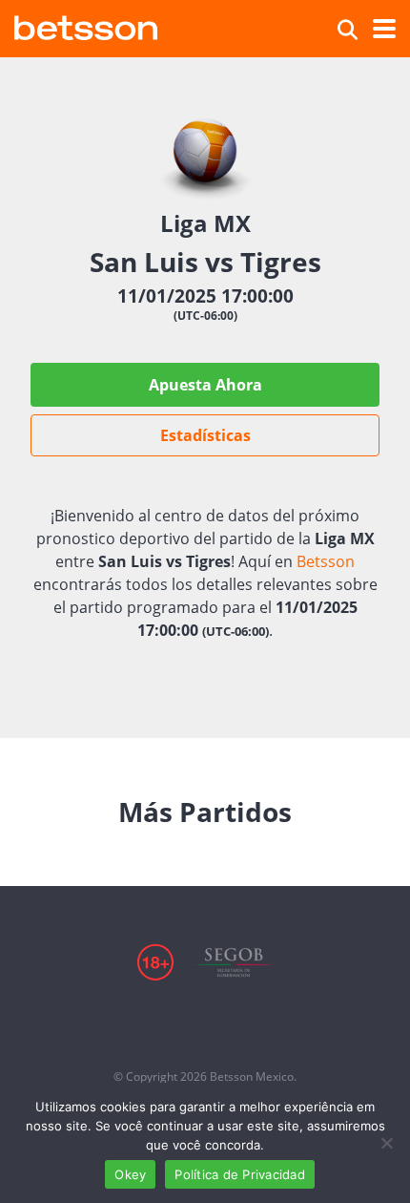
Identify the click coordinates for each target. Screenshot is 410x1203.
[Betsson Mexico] (85, 25)
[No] (386, 1142)
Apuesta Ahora (205, 384)
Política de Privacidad (239, 1174)
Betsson (326, 561)
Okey (130, 1174)
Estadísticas (205, 435)
